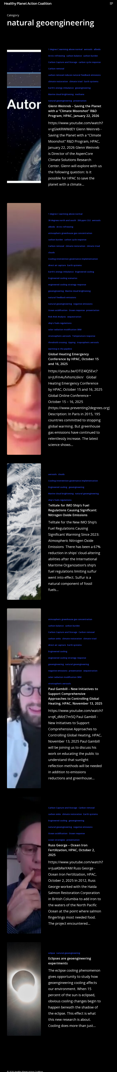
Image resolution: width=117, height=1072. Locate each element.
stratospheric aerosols (59, 336)
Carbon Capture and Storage (62, 62)
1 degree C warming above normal (65, 49)
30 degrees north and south (62, 220)
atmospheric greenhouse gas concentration (70, 233)
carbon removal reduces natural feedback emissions (74, 75)
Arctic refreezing (56, 55)
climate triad (75, 81)
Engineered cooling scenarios (62, 278)
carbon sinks (54, 638)
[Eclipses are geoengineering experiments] (24, 989)
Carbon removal (56, 68)
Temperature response (83, 336)
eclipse (51, 953)
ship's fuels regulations (59, 323)
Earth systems (91, 81)
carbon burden (90, 55)
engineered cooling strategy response (67, 284)
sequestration (74, 316)
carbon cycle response (90, 62)
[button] (111, 3)
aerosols (88, 49)
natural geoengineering (60, 100)
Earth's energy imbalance (61, 88)
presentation (79, 100)
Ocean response (77, 310)
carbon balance (74, 55)
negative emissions (82, 303)
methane (79, 94)
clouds (51, 252)
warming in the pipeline (60, 348)
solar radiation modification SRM (64, 329)
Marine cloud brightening (61, 94)
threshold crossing (57, 342)
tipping (71, 342)
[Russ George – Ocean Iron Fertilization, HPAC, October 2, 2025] (24, 865)
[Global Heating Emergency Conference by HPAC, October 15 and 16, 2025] (24, 329)
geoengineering (83, 88)
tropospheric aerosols (88, 342)
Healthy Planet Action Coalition (28, 3)
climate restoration (58, 81)
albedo (97, 49)
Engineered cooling (84, 271)
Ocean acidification (57, 310)
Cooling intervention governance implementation (73, 259)
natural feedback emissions (62, 297)
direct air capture (57, 265)
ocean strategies (56, 839)
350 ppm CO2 (84, 220)
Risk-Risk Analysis (57, 316)
